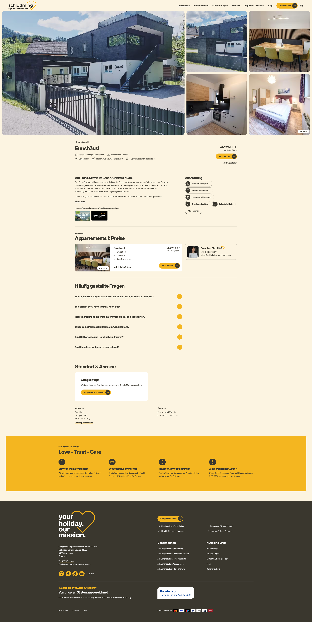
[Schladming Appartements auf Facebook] (68, 574)
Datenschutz (63, 610)
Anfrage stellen (230, 163)
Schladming (84, 159)
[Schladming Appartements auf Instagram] (61, 574)
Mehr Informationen (122, 267)
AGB (85, 610)
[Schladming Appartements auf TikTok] (75, 574)
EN (92, 573)
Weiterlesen (80, 201)
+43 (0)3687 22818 (209, 252)
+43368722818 (66, 561)
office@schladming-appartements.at (216, 255)
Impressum (76, 610)
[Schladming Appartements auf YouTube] (82, 574)
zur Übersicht (83, 142)
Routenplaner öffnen (84, 423)
